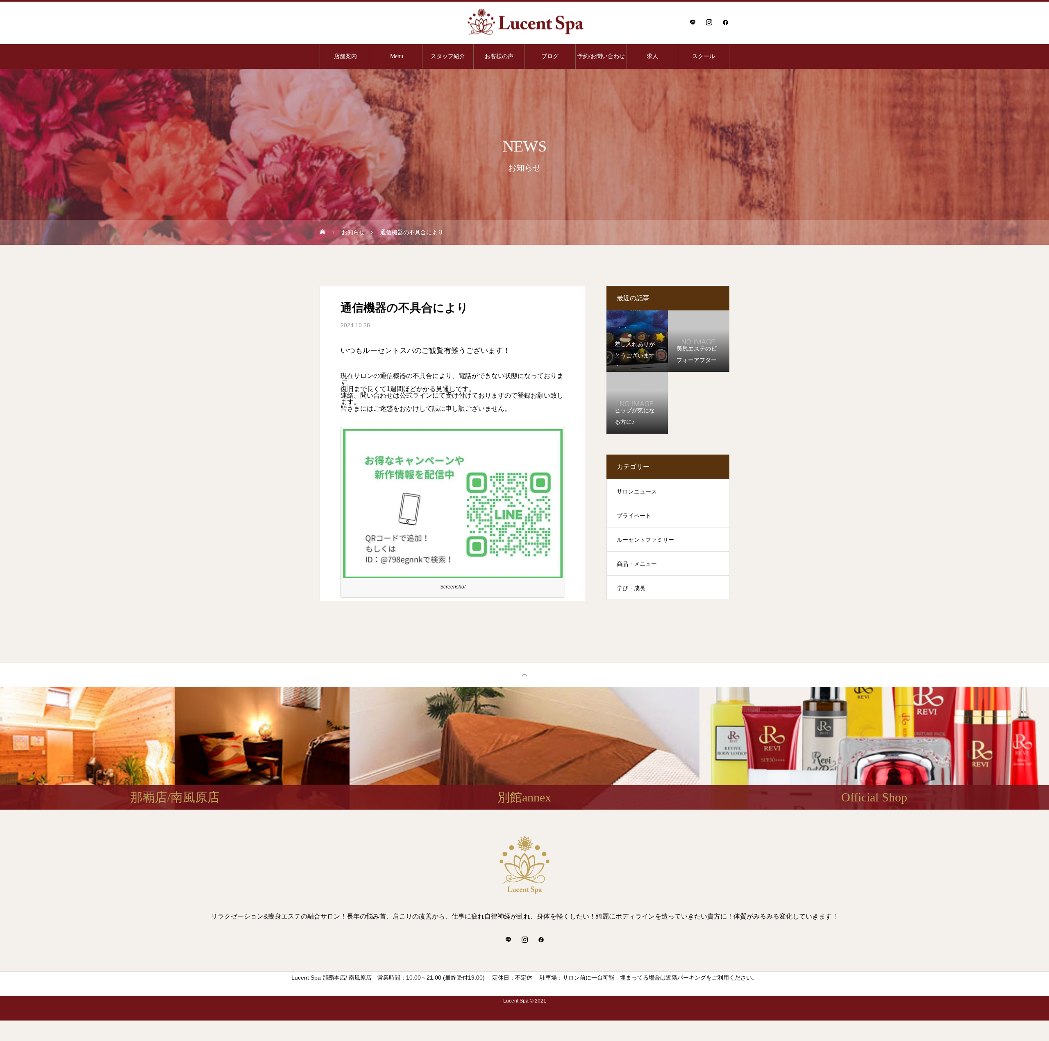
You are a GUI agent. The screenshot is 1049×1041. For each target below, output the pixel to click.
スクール (703, 56)
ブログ (550, 56)
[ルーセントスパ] (524, 22)
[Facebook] (725, 22)
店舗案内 (345, 56)
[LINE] (692, 22)
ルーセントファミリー (645, 539)
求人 (652, 56)
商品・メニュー (637, 564)
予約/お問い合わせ (601, 56)
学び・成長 (631, 588)
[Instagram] (709, 22)
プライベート (634, 515)
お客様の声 (499, 56)
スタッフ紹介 (448, 56)
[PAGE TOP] (524, 675)
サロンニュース (637, 491)
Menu (396, 56)
